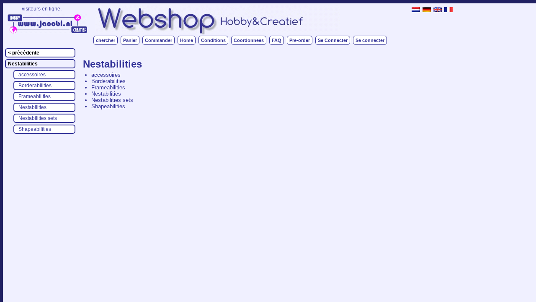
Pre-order (299, 40)
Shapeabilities (34, 129)
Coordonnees (249, 40)
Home (186, 40)
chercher (105, 40)
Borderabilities (35, 86)
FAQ (276, 40)
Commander (158, 40)
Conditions (213, 40)
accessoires (32, 75)
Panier (130, 40)
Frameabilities (34, 96)
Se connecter (370, 40)
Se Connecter (333, 40)
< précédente (23, 53)
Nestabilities (23, 64)
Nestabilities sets (37, 118)
